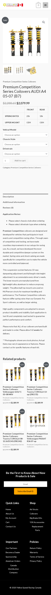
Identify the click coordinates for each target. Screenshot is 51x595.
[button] (43, 22)
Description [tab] (8, 196)
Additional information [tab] (14, 202)
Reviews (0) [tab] (8, 207)
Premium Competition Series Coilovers (19, 81)
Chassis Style (9, 139)
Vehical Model (9, 129)
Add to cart (20, 160)
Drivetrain (7, 148)
